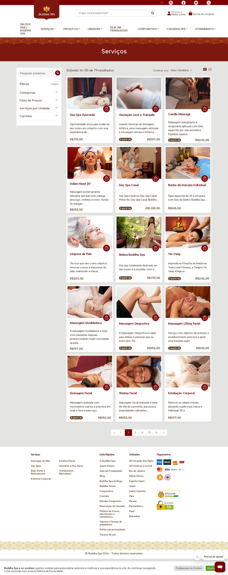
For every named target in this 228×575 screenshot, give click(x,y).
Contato (104, 496)
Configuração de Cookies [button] (189, 568)
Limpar (54, 84)
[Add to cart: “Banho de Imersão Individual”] (204, 178)
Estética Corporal (41, 478)
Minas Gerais (136, 476)
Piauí (132, 511)
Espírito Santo (137, 481)
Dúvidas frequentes (110, 501)
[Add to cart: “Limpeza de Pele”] (106, 248)
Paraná (133, 501)
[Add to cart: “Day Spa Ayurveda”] (106, 109)
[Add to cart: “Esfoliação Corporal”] (204, 387)
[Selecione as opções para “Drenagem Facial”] (106, 387)
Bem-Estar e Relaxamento (38, 472)
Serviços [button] (47, 29)
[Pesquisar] (152, 13)
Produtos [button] (70, 29)
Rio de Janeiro (137, 471)
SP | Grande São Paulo (141, 461)
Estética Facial (67, 461)
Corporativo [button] (147, 29)
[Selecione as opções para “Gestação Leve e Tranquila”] (155, 109)
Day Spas (36, 466)
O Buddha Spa (107, 461)
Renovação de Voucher (112, 506)
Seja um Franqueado (119, 29)
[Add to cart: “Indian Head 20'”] (106, 178)
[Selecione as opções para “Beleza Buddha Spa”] (155, 248)
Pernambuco (136, 506)
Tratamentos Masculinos (66, 472)
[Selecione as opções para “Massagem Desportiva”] (155, 317)
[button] (176, 14)
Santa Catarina (137, 491)
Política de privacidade (112, 529)
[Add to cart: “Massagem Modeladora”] (106, 317)
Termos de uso (108, 534)
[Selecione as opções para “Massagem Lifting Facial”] (204, 317)
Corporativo (106, 491)
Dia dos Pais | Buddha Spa (25, 29)
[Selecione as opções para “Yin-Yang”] (204, 248)
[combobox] (182, 70)
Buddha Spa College (111, 481)
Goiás (132, 486)
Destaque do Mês (40, 461)
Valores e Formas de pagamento (111, 523)
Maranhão (134, 516)
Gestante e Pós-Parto (71, 466)
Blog (102, 476)
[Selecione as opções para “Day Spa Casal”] (155, 178)
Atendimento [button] (204, 29)
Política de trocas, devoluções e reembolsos (110, 514)
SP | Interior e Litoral (140, 466)
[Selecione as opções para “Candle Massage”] (204, 109)
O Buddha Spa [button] (176, 29)
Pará (131, 496)
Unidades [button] (94, 29)
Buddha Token (108, 486)
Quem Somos (107, 466)
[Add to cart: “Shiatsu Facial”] (155, 387)
